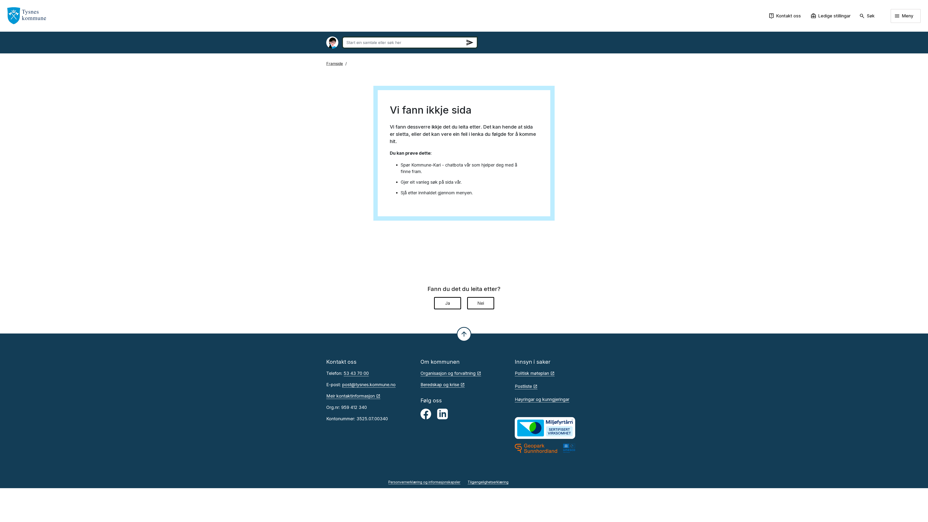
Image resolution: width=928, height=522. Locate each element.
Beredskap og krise (439, 384)
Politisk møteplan (532, 373)
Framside (334, 63)
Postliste (523, 386)
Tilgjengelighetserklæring (488, 482)
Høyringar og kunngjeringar (542, 399)
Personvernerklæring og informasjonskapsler (424, 482)
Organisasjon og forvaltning (448, 373)
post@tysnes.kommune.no (369, 384)
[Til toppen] (464, 334)
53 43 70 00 (356, 373)
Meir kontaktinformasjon (350, 396)
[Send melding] (470, 42)
